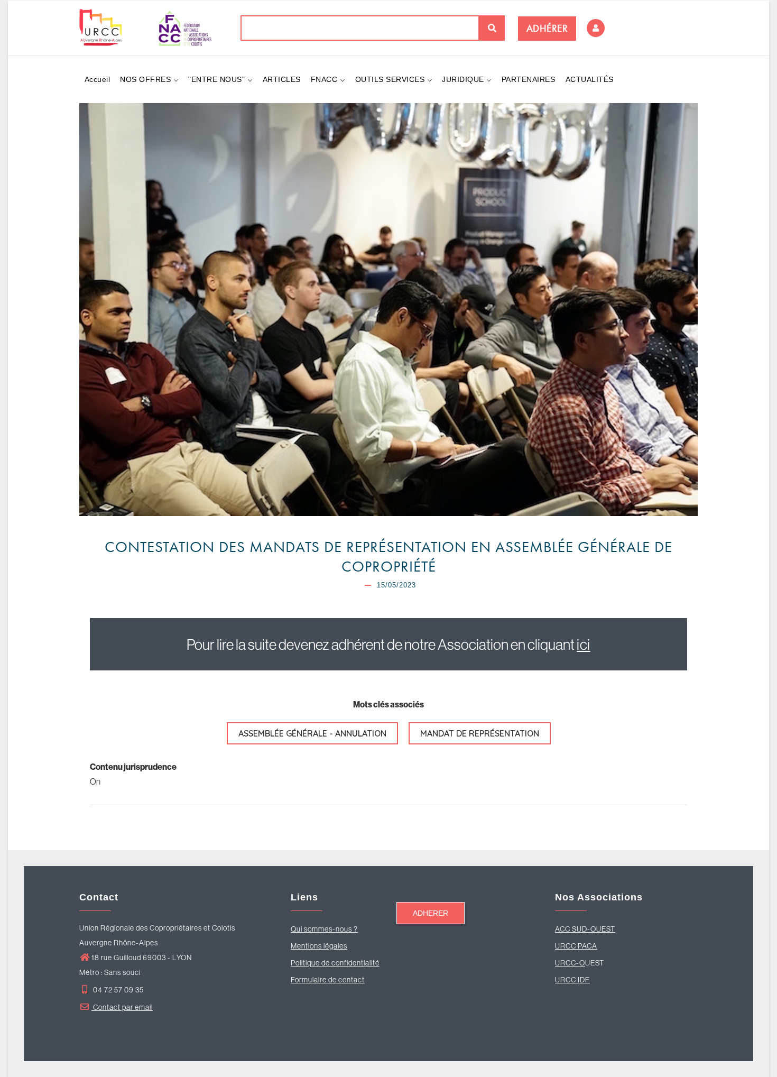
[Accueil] (145, 27)
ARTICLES (282, 79)
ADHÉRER (547, 28)
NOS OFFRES (146, 79)
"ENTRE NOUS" (217, 79)
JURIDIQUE (464, 79)
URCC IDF (572, 979)
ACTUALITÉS (590, 79)
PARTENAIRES (529, 79)
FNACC (325, 79)
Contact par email (122, 1007)
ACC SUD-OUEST (585, 929)
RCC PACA (578, 946)
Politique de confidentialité (335, 963)
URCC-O (570, 963)
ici (583, 644)
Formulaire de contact (328, 979)
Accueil (97, 79)
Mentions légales (319, 946)
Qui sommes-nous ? (324, 929)
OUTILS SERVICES (391, 79)
